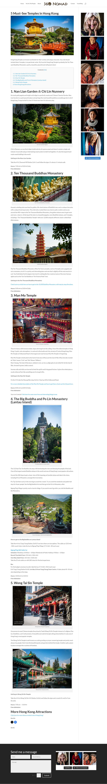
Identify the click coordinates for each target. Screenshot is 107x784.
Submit (46, 775)
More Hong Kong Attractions (22, 84)
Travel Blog (80, 3)
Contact (73, 3)
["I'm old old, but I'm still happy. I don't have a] (92, 96)
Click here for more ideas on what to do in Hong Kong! (27, 715)
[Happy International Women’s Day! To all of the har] (92, 24)
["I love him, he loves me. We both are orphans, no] (92, 72)
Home (22, 3)
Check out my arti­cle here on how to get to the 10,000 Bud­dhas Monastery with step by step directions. (42, 284)
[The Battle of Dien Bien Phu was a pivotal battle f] (92, 48)
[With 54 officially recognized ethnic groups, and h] (92, 120)
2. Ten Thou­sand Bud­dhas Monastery (24, 76)
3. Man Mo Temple (19, 78)
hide (45, 70)
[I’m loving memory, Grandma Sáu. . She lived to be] (92, 143)
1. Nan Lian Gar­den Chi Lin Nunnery (24, 73)
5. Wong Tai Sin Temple (20, 82)
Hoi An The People (31, 3)
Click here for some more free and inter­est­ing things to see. (39, 394)
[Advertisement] (88, 188)
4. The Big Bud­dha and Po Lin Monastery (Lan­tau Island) (29, 80)
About (39, 3)
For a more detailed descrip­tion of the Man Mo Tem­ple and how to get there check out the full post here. (42, 384)
